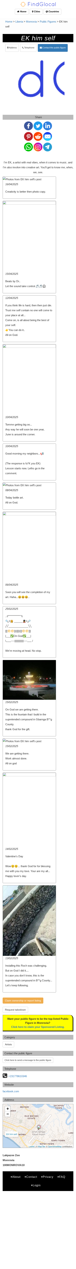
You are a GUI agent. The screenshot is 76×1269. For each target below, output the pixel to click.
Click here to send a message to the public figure (28, 1060)
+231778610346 (17, 1076)
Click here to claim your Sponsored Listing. (38, 1026)
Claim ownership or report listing (23, 1000)
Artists (8, 1044)
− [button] (8, 1114)
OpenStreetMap (55, 1146)
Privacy (48, 1176)
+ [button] (8, 1109)
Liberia (19, 21)
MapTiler (41, 1146)
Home (22, 11)
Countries (53, 11)
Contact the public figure (54, 47)
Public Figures (48, 21)
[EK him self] (39, 1127)
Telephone (29, 47)
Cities (36, 11)
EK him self (11, 1134)
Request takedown (15, 1009)
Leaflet (31, 1146)
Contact (31, 1176)
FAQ (62, 1176)
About (16, 1176)
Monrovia (31, 21)
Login (37, 1185)
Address (12, 47)
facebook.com (11, 1091)
